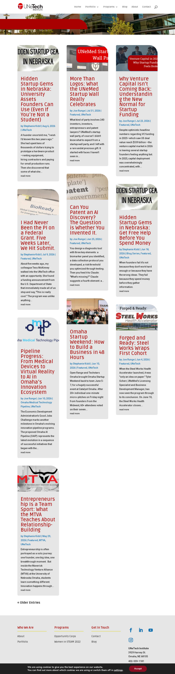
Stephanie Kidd (32, 126)
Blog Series (133, 253)
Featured (26, 258)
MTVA (42, 540)
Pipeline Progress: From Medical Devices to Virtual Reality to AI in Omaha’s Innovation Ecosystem (38, 371)
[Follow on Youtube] (150, 630)
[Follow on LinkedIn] (141, 630)
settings (118, 670)
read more (25, 176)
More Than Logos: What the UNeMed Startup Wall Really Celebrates (84, 92)
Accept (138, 668)
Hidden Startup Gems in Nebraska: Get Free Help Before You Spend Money (135, 230)
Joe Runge (30, 398)
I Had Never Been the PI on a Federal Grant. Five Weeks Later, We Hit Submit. (38, 235)
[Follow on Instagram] (131, 640)
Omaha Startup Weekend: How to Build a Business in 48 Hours (87, 345)
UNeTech (27, 130)
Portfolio (90, 7)
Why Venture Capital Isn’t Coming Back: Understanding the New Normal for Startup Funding (135, 97)
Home (77, 7)
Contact (146, 7)
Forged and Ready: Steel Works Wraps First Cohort (134, 345)
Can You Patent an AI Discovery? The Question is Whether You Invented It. (87, 220)
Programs (109, 7)
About (135, 7)
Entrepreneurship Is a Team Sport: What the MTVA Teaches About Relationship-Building (38, 514)
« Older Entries (28, 602)
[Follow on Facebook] (131, 630)
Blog (124, 7)
